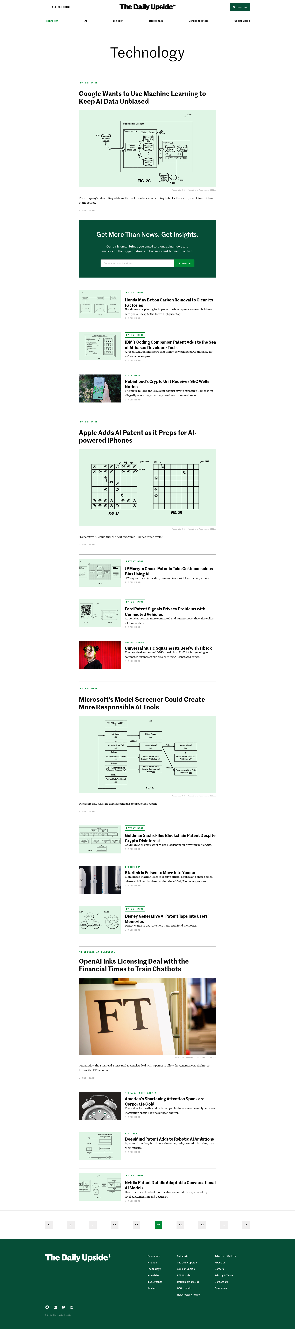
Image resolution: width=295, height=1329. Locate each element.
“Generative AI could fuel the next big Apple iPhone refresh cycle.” (121, 537)
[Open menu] (58, 7)
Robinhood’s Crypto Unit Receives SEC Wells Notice (167, 383)
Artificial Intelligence (97, 951)
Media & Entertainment (141, 1093)
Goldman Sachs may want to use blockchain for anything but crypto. (168, 844)
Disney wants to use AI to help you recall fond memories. (161, 925)
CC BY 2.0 (211, 1058)
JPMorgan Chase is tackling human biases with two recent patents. (167, 578)
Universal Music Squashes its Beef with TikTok (168, 648)
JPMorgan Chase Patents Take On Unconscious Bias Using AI (169, 571)
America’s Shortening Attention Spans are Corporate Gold (164, 1101)
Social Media (242, 20)
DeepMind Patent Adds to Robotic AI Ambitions (169, 1139)
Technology (52, 20)
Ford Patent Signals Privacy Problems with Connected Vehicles (165, 611)
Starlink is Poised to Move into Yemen (160, 872)
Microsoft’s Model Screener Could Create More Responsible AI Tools (142, 703)
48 (114, 1224)
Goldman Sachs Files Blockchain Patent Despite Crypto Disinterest (170, 837)
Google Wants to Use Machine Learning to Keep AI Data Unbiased (142, 97)
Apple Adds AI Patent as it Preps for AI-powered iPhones (138, 436)
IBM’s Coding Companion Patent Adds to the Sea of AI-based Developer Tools (170, 344)
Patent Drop (89, 83)
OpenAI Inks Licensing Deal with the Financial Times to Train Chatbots (134, 964)
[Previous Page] (49, 1225)
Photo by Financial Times (188, 1058)
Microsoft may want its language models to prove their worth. (118, 803)
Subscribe (184, 263)
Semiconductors (198, 20)
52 (202, 1224)
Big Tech (118, 20)
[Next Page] (246, 1225)
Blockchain (156, 20)
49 (136, 1224)
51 (180, 1224)
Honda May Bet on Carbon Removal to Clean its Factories (169, 302)
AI (86, 20)
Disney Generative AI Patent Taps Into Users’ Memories (167, 918)
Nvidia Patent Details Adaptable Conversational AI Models (170, 1185)
